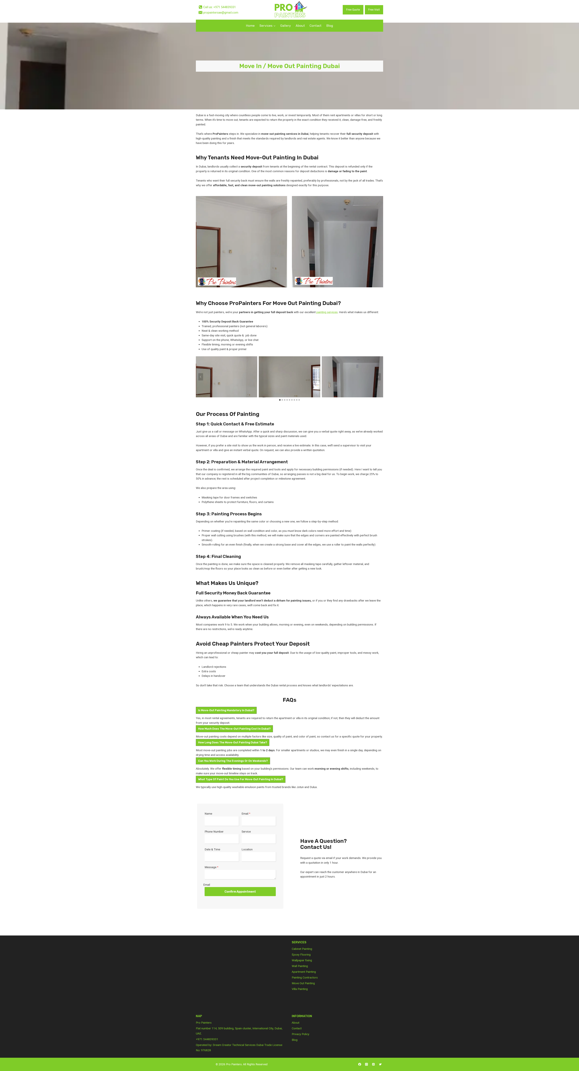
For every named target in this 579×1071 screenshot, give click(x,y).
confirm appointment (240, 891)
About (300, 25)
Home (250, 25)
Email (246, 813)
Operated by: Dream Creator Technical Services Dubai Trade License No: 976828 (239, 1047)
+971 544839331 (207, 1039)
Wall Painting (300, 966)
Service (246, 831)
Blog (329, 25)
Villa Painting (300, 989)
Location (247, 849)
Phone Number (214, 831)
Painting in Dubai (295, 157)
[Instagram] (366, 1064)
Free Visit (374, 9)
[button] (226, 376)
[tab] (280, 400)
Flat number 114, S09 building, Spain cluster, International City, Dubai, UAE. (239, 1031)
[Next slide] (378, 376)
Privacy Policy (300, 1034)
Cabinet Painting (302, 949)
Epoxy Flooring (301, 954)
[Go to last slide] (200, 376)
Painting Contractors (305, 977)
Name (208, 813)
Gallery (285, 25)
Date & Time (212, 849)
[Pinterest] (373, 1064)
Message (211, 867)
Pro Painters (204, 1022)
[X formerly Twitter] (380, 1064)
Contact (315, 25)
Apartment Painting (304, 972)
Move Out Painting (303, 983)
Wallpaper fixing (302, 960)
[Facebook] (359, 1064)
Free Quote (353, 9)
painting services (327, 312)
